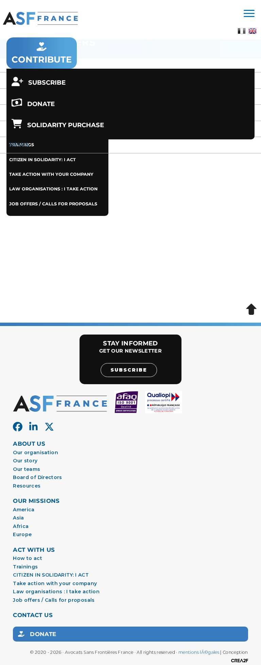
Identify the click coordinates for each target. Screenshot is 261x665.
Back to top (251, 309)
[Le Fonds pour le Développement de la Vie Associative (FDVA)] (224, 263)
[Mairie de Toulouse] (181, 185)
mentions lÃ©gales (198, 652)
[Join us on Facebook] (17, 427)
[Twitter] (49, 427)
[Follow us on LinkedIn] (33, 427)
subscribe (128, 370)
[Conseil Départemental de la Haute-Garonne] (146, 263)
